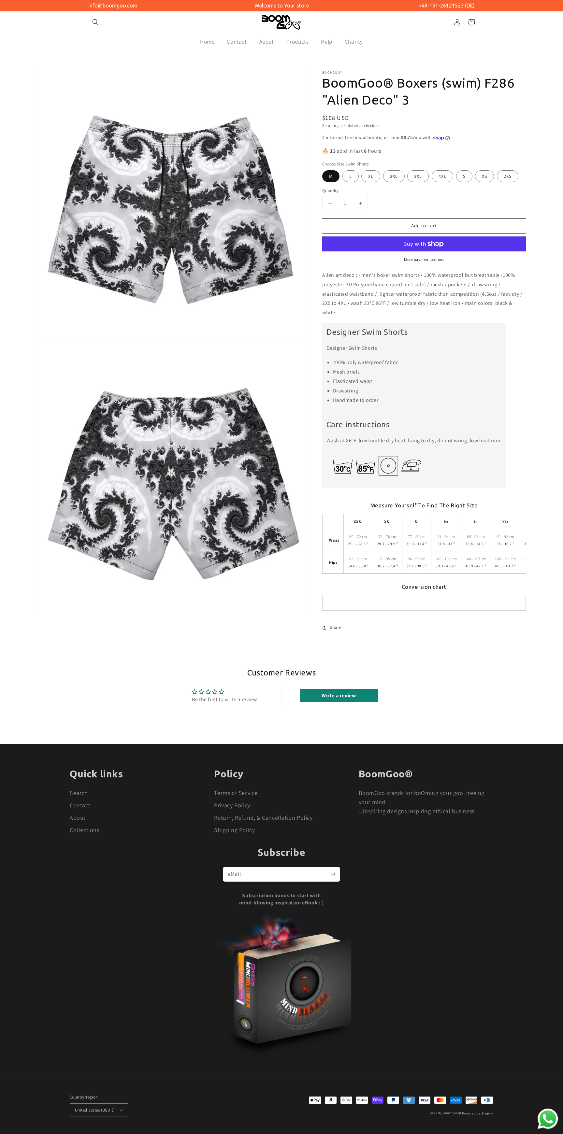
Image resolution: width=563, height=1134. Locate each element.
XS (484, 176)
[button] (95, 22)
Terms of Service (236, 793)
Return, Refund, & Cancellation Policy (263, 817)
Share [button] (336, 627)
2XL (394, 176)
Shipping (330, 125)
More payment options (424, 259)
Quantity (330, 190)
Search (79, 793)
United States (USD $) (95, 1110)
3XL (418, 176)
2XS (508, 176)
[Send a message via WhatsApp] (548, 1119)
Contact (80, 805)
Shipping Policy (234, 830)
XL (370, 176)
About (78, 817)
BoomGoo (450, 1113)
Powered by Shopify (477, 1113)
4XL (442, 176)
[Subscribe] (333, 874)
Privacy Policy (232, 805)
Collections (84, 830)
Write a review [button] (339, 695)
